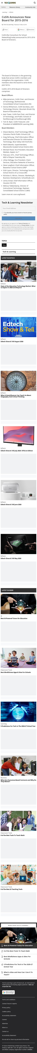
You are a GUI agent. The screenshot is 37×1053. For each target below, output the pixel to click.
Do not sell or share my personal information (15, 1039)
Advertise (5, 1023)
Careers (4, 1019)
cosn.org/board (19, 194)
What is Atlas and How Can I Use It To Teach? (18, 973)
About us (5, 1027)
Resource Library (15, 7)
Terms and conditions (8, 999)
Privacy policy (6, 1007)
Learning (4, 12)
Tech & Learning (8, 24)
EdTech (11, 12)
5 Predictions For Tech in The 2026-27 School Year (18, 966)
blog (4, 245)
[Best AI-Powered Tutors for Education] (18, 937)
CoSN (4, 35)
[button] (2, 2)
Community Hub (30, 7)
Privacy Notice (25, 225)
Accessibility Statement (9, 1035)
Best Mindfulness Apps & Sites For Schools (17, 958)
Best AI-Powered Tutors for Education (18, 945)
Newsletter (31, 29)
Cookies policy (6, 1011)
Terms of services (23, 223)
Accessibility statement (9, 1015)
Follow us (22, 29)
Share (6, 29)
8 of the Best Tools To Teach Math (17, 951)
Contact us (5, 1031)
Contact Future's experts (9, 1003)
